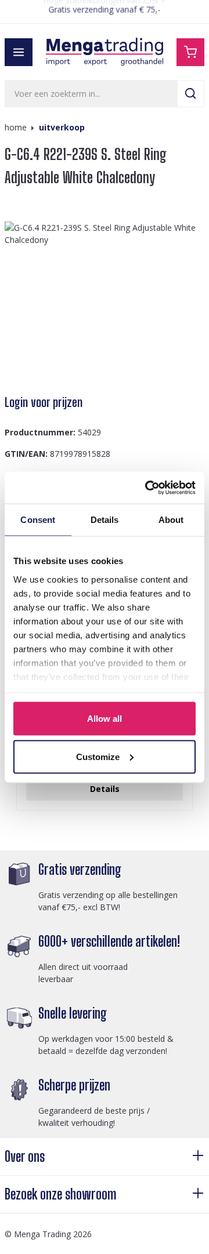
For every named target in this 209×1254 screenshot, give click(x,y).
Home (16, 127)
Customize (98, 756)
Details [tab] (105, 520)
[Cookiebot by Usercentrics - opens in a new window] (147, 487)
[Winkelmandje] (190, 52)
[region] (104, 302)
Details (105, 788)
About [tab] (171, 520)
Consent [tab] (37, 520)
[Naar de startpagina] (104, 52)
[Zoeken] (190, 93)
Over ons (25, 1156)
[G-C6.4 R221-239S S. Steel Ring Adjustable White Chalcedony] (104, 302)
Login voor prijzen (43, 402)
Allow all (104, 719)
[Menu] (19, 52)
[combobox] (91, 93)
